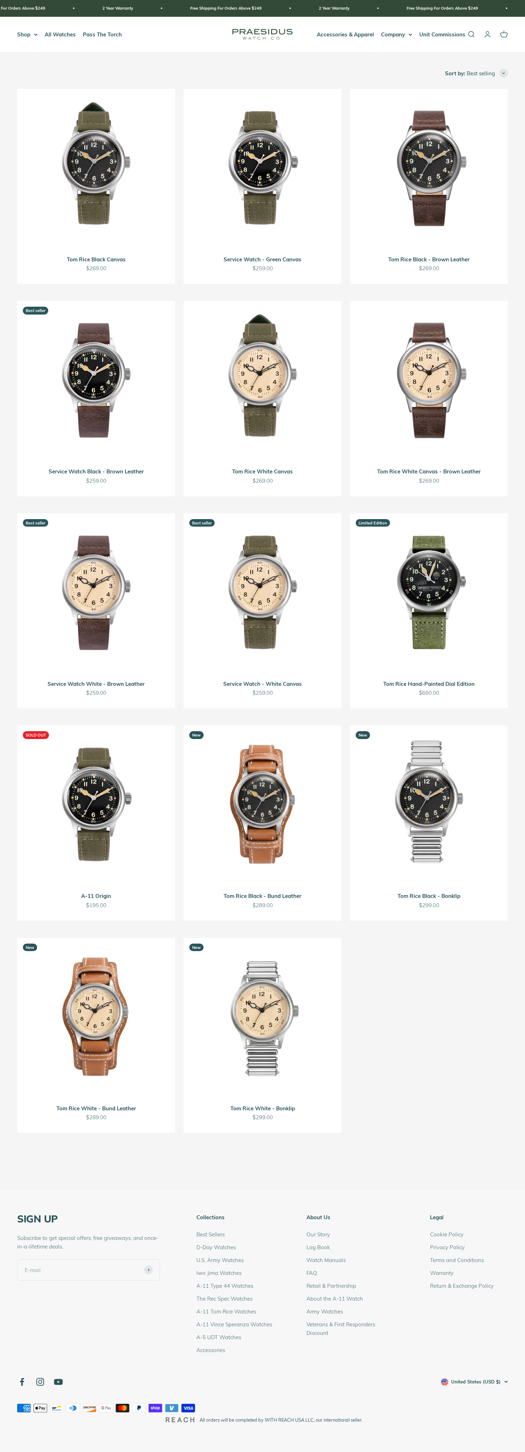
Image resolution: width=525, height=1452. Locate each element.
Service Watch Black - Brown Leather (96, 471)
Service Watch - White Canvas (262, 683)
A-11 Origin (96, 895)
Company (393, 34)
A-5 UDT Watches (218, 1337)
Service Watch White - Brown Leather (96, 683)
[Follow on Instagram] (40, 1382)
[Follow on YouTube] (58, 1382)
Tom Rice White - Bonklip (262, 1108)
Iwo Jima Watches (218, 1272)
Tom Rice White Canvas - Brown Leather (429, 471)
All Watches (60, 34)
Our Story (318, 1234)
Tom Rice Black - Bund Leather (262, 895)
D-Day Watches (216, 1247)
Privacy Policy (447, 1247)
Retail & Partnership (331, 1285)
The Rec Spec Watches (224, 1298)
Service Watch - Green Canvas (262, 259)
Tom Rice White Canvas (262, 471)
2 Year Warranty (33, 8)
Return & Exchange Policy (462, 1285)
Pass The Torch (102, 34)
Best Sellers (210, 1234)
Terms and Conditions (457, 1259)
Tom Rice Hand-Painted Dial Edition (429, 683)
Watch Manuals (326, 1259)
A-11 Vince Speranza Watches (234, 1324)
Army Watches (324, 1311)
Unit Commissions (442, 34)
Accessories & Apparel (345, 34)
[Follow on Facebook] (22, 1382)
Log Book (318, 1247)
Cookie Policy (447, 1234)
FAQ (311, 1272)
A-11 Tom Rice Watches (226, 1311)
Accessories (210, 1349)
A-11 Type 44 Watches (224, 1285)
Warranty (442, 1272)
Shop (23, 34)
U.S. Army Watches (220, 1259)
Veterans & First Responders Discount (340, 1328)
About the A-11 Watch (334, 1298)
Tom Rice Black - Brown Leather (429, 259)
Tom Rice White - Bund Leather (96, 1108)
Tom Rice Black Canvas (96, 259)
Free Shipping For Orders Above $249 (141, 8)
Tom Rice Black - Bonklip (429, 895)
